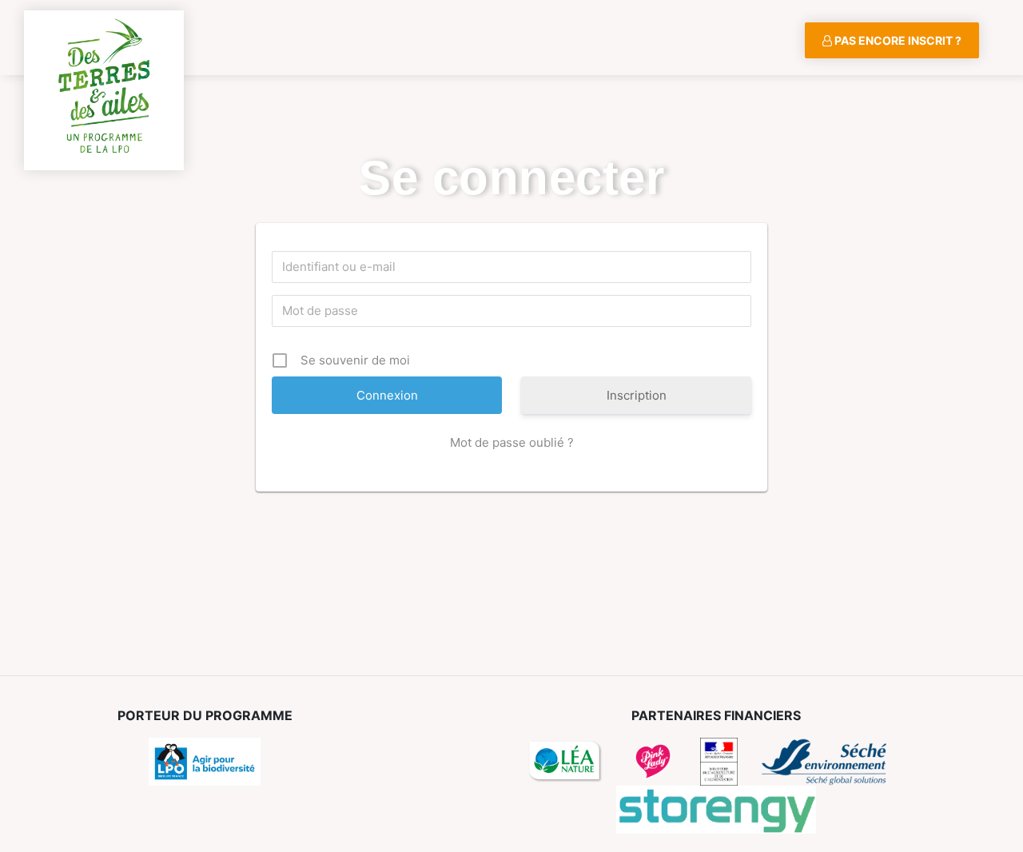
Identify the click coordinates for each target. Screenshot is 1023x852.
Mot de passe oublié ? (512, 442)
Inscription (637, 395)
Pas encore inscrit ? (896, 40)
